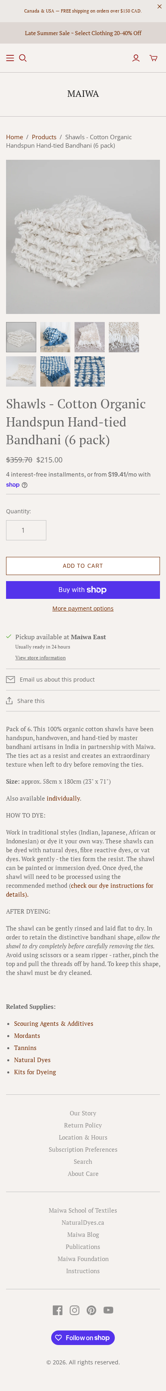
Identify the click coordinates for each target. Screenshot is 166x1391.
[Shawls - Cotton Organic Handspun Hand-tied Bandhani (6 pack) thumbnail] (21, 337)
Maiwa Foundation (83, 1259)
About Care (83, 1173)
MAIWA (83, 93)
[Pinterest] (91, 1310)
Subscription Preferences (83, 1149)
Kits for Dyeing (35, 1072)
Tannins (25, 1048)
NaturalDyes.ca (83, 1222)
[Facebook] (57, 1310)
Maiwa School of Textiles (83, 1210)
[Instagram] (74, 1310)
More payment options (83, 608)
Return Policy (83, 1125)
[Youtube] (108, 1310)
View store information (40, 658)
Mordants (27, 1035)
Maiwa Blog (83, 1234)
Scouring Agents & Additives (53, 1023)
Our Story (83, 1113)
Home (14, 137)
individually (63, 798)
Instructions (83, 1271)
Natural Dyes (32, 1060)
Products (44, 137)
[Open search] (23, 58)
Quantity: (18, 511)
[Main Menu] (10, 58)
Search (83, 1161)
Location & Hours (83, 1137)
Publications (83, 1246)
